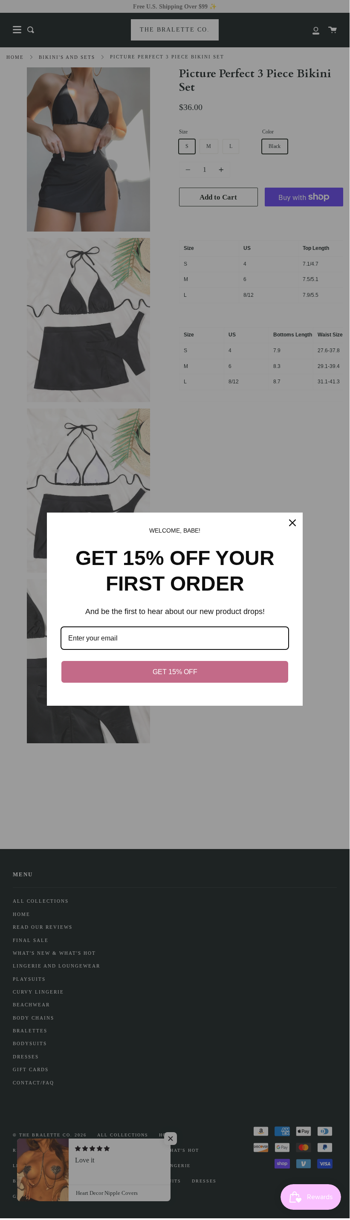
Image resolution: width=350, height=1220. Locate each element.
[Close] (292, 523)
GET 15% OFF (175, 671)
